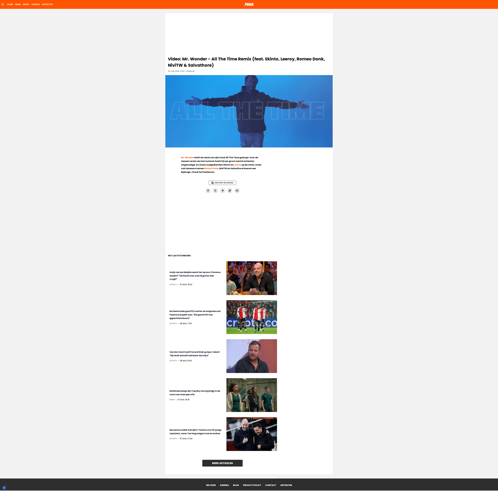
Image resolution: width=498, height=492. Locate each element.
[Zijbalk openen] (2, 4)
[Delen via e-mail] (237, 190)
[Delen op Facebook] (208, 190)
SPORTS (173, 284)
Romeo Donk (211, 168)
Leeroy (237, 164)
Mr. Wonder (187, 157)
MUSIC (26, 4)
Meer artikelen (222, 463)
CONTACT (270, 485)
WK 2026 (211, 485)
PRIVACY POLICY (252, 485)
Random (190, 71)
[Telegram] (222, 190)
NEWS (18, 4)
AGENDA (35, 4)
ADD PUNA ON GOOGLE (224, 183)
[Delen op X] (215, 190)
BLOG (236, 485)
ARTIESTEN (47, 4)
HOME (10, 4)
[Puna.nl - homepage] (249, 4)
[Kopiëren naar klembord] (229, 190)
